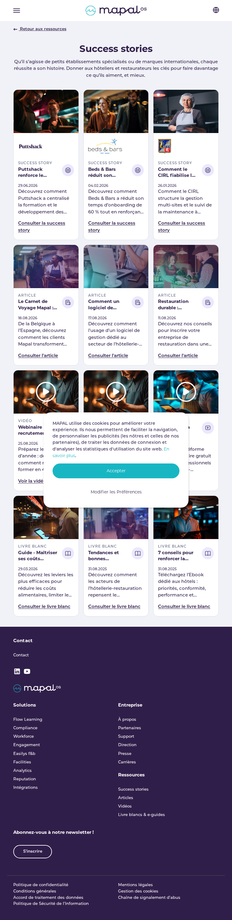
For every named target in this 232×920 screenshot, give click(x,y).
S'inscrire (32, 851)
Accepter (116, 470)
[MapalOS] (116, 10)
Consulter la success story (41, 227)
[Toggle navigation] (16, 10)
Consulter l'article (38, 356)
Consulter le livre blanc (44, 607)
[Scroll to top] (219, 907)
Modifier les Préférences (116, 492)
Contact (23, 640)
